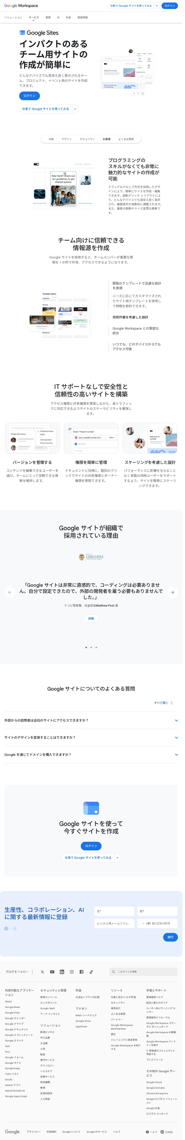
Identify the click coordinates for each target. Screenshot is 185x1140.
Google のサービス (97, 1131)
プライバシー (34, 1131)
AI (58, 17)
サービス (34, 17)
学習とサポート (156, 990)
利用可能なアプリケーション (19, 993)
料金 (68, 17)
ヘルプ (116, 1131)
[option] (51, 139)
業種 (48, 17)
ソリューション (13, 17)
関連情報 (83, 17)
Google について (71, 1131)
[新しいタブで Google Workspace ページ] (21, 6)
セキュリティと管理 (53, 990)
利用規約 (51, 1131)
